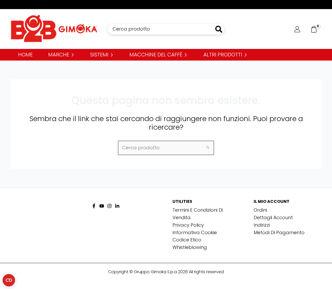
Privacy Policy (188, 225)
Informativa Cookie (194, 232)
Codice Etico (186, 239)
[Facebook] (94, 206)
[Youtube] (101, 206)
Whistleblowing (189, 247)
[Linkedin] (117, 206)
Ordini (260, 210)
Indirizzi (262, 225)
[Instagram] (109, 206)
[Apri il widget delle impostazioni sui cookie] (9, 280)
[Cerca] (219, 29)
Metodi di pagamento (279, 232)
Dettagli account (273, 217)
